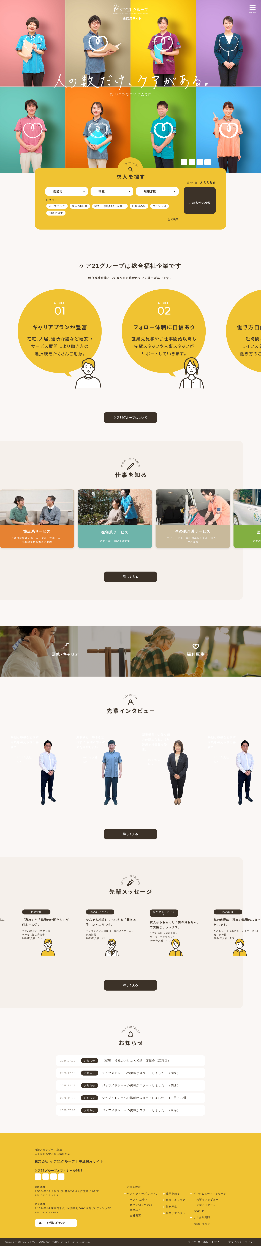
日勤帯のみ (139, 206)
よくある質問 (202, 1217)
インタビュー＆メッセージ (210, 1193)
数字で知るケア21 (141, 1204)
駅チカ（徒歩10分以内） (109, 206)
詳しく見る (130, 576)
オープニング (57, 206)
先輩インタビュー (207, 1199)
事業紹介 (135, 1210)
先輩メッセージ (206, 1204)
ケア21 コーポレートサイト (205, 1242)
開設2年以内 (79, 206)
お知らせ (199, 1210)
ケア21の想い (138, 1199)
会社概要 (135, 1215)
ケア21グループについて (130, 417)
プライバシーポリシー (242, 1242)
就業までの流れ (175, 1213)
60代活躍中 (56, 213)
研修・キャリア (175, 1200)
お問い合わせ (56, 1222)
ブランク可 (159, 206)
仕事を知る (173, 1193)
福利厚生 (171, 1206)
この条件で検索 (199, 202)
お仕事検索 (134, 1187)
